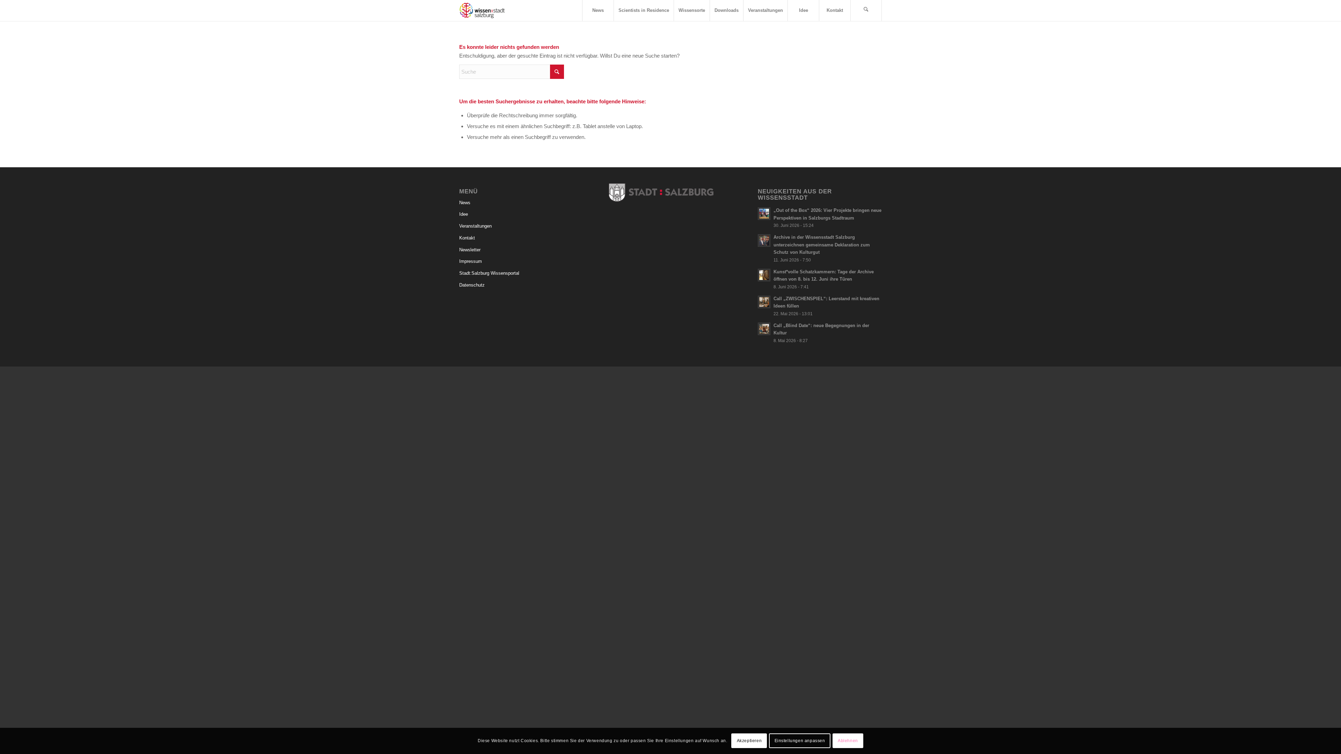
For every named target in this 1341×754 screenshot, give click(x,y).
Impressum (470, 261)
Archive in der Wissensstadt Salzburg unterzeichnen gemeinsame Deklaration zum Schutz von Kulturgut (822, 245)
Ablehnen (848, 740)
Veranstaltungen (475, 226)
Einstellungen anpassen (800, 740)
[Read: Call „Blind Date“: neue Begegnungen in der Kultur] (764, 329)
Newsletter (470, 249)
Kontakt (467, 238)
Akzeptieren (749, 740)
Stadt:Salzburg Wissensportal (489, 273)
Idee (463, 214)
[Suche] (866, 10)
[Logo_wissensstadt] (482, 10)
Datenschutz (472, 285)
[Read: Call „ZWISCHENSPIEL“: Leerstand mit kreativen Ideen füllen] (764, 302)
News (464, 202)
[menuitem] (598, 10)
